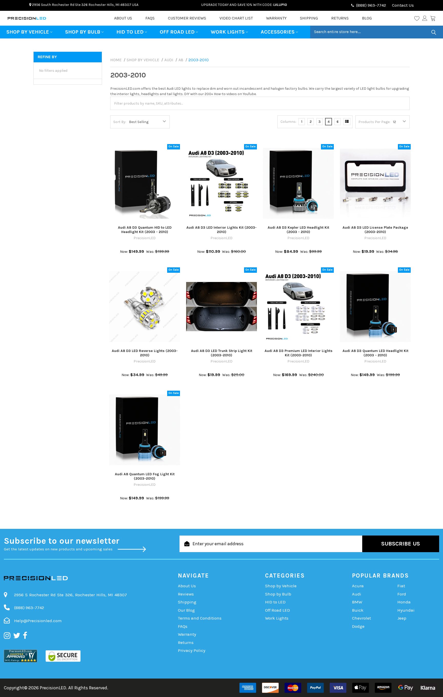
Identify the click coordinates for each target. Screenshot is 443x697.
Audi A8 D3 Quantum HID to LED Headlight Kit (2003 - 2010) (145, 229)
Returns (340, 18)
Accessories (278, 32)
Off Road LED (177, 32)
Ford (401, 594)
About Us (123, 18)
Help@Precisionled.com (38, 620)
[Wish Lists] (418, 18)
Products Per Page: (374, 122)
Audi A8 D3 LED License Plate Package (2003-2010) (375, 229)
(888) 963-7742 (371, 5)
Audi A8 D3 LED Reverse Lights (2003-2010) (145, 353)
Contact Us (402, 5)
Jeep (401, 618)
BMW (357, 601)
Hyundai (406, 610)
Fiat (401, 585)
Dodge (358, 626)
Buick (358, 610)
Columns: (288, 121)
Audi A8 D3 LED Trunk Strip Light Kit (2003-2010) (221, 353)
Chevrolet (361, 618)
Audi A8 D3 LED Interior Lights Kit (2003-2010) (221, 229)
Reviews (186, 594)
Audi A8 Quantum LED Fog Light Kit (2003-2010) (145, 476)
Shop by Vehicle (27, 32)
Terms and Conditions (200, 618)
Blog (367, 18)
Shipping (309, 18)
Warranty (276, 18)
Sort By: (119, 122)
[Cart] (432, 18)
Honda (404, 601)
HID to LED (130, 32)
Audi (356, 594)
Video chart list (236, 18)
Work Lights (228, 32)
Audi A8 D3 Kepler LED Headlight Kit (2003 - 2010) (298, 229)
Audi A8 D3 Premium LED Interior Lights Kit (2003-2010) (299, 353)
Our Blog (186, 610)
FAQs (150, 18)
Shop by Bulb (82, 32)
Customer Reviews (187, 18)
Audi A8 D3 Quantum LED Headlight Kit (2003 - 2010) (375, 353)
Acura (358, 585)
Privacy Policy (191, 650)
